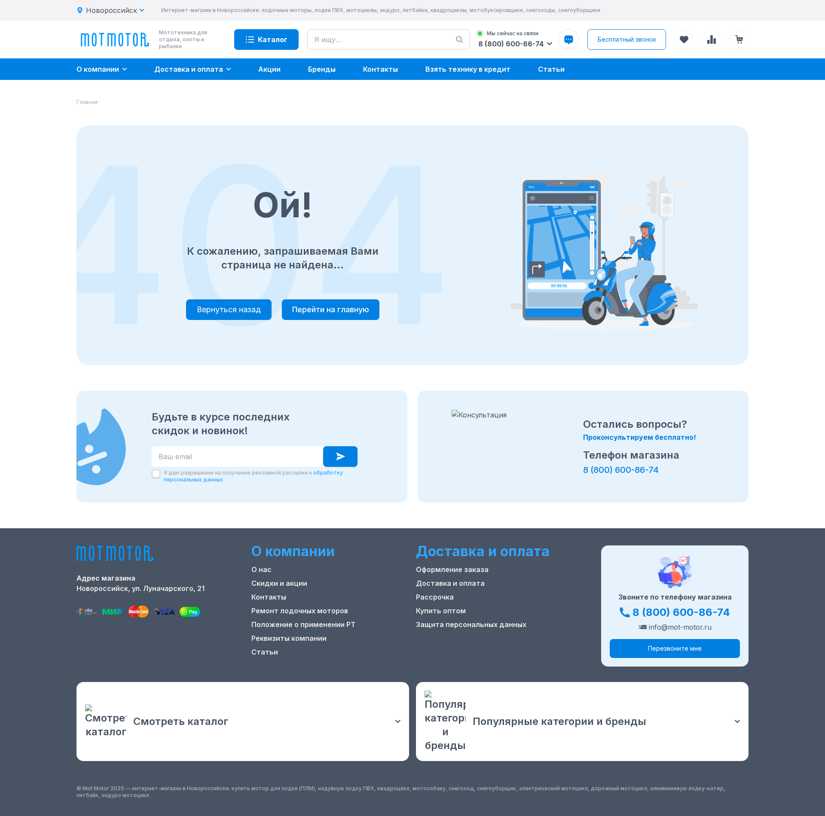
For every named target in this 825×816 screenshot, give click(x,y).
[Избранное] (684, 39)
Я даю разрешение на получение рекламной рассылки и (253, 476)
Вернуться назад (229, 309)
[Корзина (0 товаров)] (739, 39)
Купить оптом (441, 610)
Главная (87, 102)
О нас (261, 569)
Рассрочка (435, 597)
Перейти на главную (330, 309)
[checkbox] (156, 473)
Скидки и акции (279, 583)
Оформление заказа (452, 569)
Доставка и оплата (450, 583)
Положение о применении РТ (303, 624)
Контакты (268, 597)
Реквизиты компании (289, 638)
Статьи (264, 652)
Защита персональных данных (471, 624)
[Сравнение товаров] (711, 39)
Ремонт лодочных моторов (299, 610)
